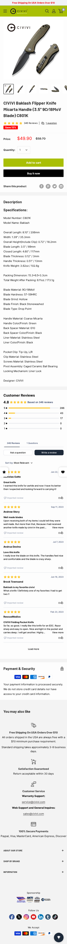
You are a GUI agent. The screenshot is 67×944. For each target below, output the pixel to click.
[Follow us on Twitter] (19, 917)
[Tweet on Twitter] (54, 186)
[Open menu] (5, 11)
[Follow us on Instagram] (26, 917)
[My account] (53, 11)
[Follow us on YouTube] (33, 917)
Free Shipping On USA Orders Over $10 (33, 2)
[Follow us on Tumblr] (48, 917)
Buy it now (33, 173)
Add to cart (33, 162)
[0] (61, 11)
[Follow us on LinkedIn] (40, 917)
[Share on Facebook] (41, 186)
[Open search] (47, 11)
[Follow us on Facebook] (12, 917)
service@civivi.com (33, 802)
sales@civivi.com (33, 813)
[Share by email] (61, 186)
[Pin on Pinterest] (48, 186)
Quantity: (9, 150)
